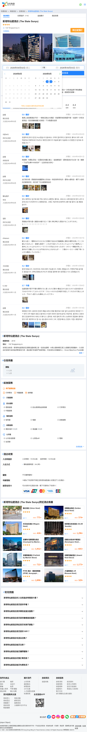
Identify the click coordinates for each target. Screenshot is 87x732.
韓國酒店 (13, 11)
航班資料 (70, 681)
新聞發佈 (27, 686)
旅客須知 (59, 681)
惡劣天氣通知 (71, 686)
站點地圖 (78, 726)
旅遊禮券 (59, 686)
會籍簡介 (6, 703)
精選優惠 (6, 707)
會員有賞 (6, 705)
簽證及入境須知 (72, 689)
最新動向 (27, 684)
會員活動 (17, 698)
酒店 (1, 684)
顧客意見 (17, 700)
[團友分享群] (78, 717)
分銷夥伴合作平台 (20, 705)
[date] (23, 67)
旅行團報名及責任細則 (64, 693)
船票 (11, 686)
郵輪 (1, 686)
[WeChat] (67, 717)
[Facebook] (49, 717)
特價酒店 (4, 11)
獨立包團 (13, 691)
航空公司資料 (71, 684)
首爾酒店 (22, 11)
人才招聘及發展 (29, 691)
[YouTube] (53, 717)
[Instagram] (58, 717)
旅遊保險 (59, 684)
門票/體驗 (13, 689)
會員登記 (6, 700)
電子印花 (59, 691)
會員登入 (6, 698)
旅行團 (2, 681)
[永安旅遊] (8, 4)
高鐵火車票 (4, 689)
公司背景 (27, 681)
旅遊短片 (59, 689)
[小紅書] (62, 717)
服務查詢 (17, 703)
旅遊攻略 (45, 681)
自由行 (12, 684)
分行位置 (27, 689)
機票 (11, 681)
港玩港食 (3, 691)
